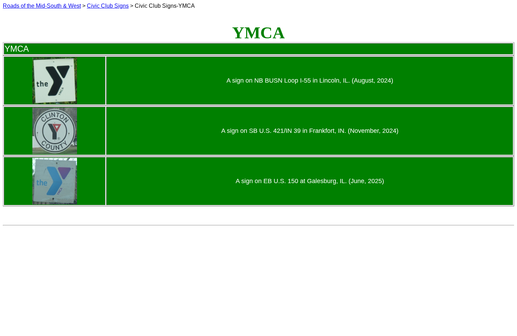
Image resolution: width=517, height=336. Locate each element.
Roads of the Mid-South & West (42, 6)
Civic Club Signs (108, 6)
